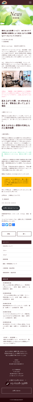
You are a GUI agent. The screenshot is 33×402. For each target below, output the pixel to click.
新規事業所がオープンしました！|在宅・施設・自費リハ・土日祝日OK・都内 (16, 305)
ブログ (5, 255)
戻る (8, 233)
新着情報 (6, 41)
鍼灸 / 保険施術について (10, 263)
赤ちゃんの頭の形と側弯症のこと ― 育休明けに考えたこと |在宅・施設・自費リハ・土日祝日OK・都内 (16, 286)
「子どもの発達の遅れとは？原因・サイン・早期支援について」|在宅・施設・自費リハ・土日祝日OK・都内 (16, 296)
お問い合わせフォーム (10, 208)
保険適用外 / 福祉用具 (9, 272)
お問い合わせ (16, 390)
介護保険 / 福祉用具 (9, 268)
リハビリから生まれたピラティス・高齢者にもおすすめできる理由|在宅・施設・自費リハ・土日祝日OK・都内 (16, 315)
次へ (24, 233)
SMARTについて (8, 246)
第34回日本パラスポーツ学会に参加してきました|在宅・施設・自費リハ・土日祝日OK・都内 (16, 325)
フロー (5, 250)
